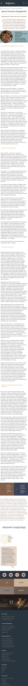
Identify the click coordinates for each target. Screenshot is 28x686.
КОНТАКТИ (7, 590)
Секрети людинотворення (17, 8)
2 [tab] (8, 496)
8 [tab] (20, 496)
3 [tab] (10, 496)
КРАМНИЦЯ (21, 590)
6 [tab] (16, 496)
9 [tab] (21, 496)
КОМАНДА (21, 582)
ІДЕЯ (7, 582)
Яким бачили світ (6, 8)
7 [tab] (18, 496)
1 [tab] (6, 496)
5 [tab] (14, 496)
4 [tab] (12, 496)
